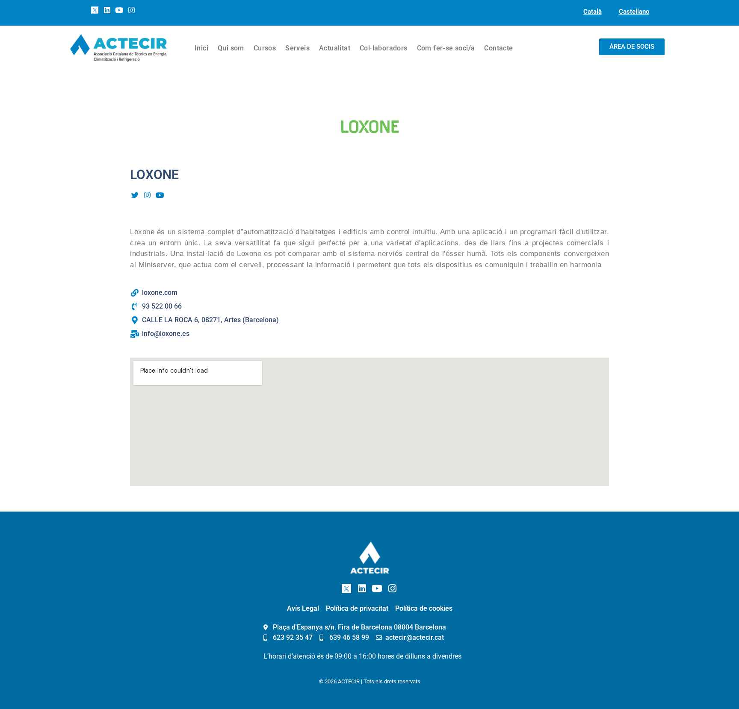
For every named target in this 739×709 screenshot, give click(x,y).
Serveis (297, 48)
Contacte (498, 48)
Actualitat (334, 48)
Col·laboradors (384, 48)
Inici (201, 48)
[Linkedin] (107, 10)
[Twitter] (135, 195)
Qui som (231, 48)
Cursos (265, 48)
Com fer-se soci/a (446, 48)
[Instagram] (132, 10)
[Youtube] (119, 10)
